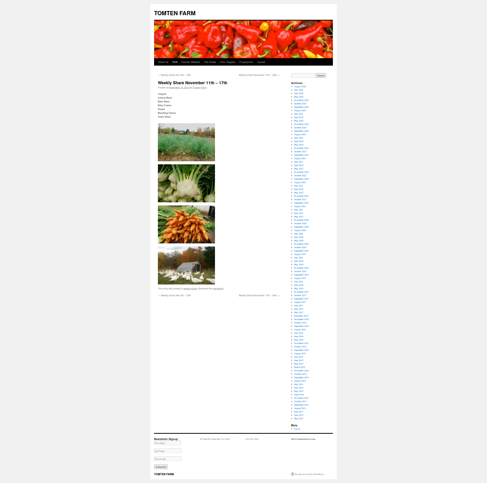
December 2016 (301, 315)
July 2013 (298, 411)
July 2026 (298, 89)
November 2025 (301, 100)
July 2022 (298, 185)
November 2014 (301, 370)
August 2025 (300, 110)
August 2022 (300, 182)
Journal (261, 62)
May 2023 (298, 168)
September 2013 (301, 404)
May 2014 (298, 390)
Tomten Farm (200, 87)
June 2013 (298, 414)
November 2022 (301, 171)
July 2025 (298, 113)
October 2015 (300, 346)
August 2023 (300, 158)
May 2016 (298, 339)
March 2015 (299, 367)
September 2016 (301, 325)
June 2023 (298, 165)
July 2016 (298, 332)
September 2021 (301, 202)
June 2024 (298, 141)
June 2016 (298, 336)
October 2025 (300, 103)
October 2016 (300, 322)
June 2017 (298, 308)
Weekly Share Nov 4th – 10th (174, 74)
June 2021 (298, 212)
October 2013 (300, 401)
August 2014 (300, 380)
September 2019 (301, 250)
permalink (218, 288)
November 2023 (301, 147)
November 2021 (301, 195)
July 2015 (298, 356)
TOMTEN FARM (175, 13)
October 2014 (300, 373)
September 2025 (301, 106)
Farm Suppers (228, 62)
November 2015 (301, 343)
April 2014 (299, 394)
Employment (246, 62)
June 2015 (298, 360)
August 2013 (300, 408)
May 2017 (298, 312)
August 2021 (300, 206)
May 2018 (298, 288)
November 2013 (301, 397)
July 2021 (298, 209)
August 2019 (300, 254)
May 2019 (298, 264)
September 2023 (301, 154)
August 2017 (300, 301)
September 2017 (301, 298)
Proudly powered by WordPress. (309, 474)
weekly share (190, 288)
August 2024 (300, 134)
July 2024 (298, 137)
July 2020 (298, 233)
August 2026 (300, 86)
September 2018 (301, 274)
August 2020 (300, 230)
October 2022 (300, 175)
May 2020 (298, 240)
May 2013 (298, 418)
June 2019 (298, 260)
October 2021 (300, 199)
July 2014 (298, 384)
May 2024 (298, 144)
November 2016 (301, 319)
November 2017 (301, 291)
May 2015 (298, 363)
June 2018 (298, 284)
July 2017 (298, 305)
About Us (163, 62)
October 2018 (300, 271)
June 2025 (298, 117)
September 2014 (301, 377)
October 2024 (300, 127)
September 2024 (301, 130)
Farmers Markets (190, 62)
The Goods (210, 62)
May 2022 (298, 192)
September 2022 (301, 178)
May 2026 (298, 96)
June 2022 (298, 189)
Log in (297, 428)
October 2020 (300, 223)
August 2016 (300, 329)
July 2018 (298, 281)
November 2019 (301, 243)
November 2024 (301, 124)
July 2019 (298, 257)
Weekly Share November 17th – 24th (259, 74)
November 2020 (301, 219)
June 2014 (298, 387)
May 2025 (298, 120)
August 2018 (300, 278)
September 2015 (301, 349)
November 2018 (301, 267)
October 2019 (300, 247)
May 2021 (298, 216)
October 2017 (300, 295)
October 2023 (300, 151)
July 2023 (298, 161)
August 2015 (300, 353)
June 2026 (298, 93)
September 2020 (301, 226)
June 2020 (298, 236)
